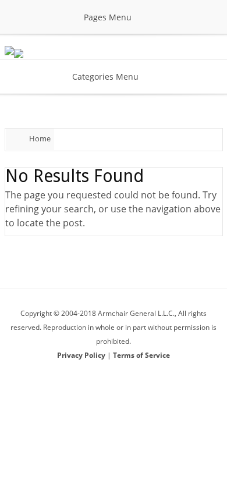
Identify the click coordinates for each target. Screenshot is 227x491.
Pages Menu (108, 17)
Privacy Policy (82, 355)
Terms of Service (141, 355)
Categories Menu (105, 76)
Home (40, 138)
